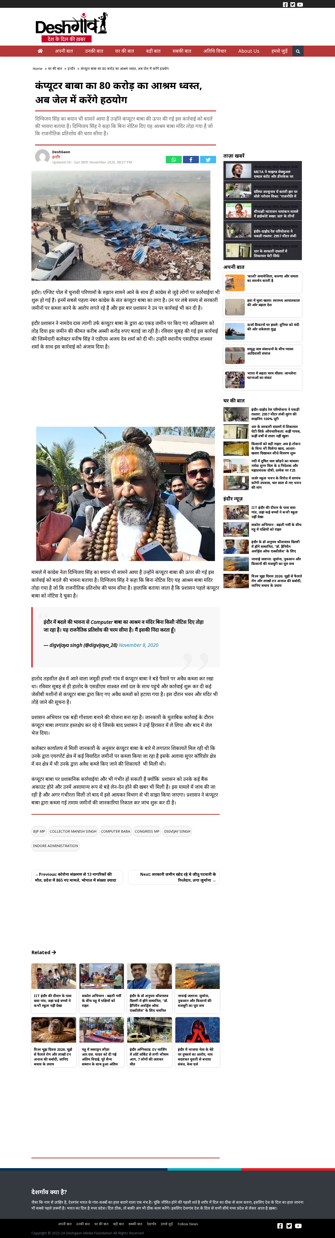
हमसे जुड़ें (279, 51)
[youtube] (300, 4)
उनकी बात (94, 51)
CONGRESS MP (147, 831)
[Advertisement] (125, 392)
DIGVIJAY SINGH (177, 831)
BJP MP (39, 831)
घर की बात (124, 51)
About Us (248, 51)
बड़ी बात (153, 51)
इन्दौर (56, 157)
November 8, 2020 (138, 645)
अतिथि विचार (214, 51)
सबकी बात (182, 51)
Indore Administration (55, 845)
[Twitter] (292, 4)
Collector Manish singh (73, 831)
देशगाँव (151, 1224)
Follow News (188, 1224)
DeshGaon (61, 152)
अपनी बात (64, 51)
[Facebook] (285, 4)
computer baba (115, 831)
